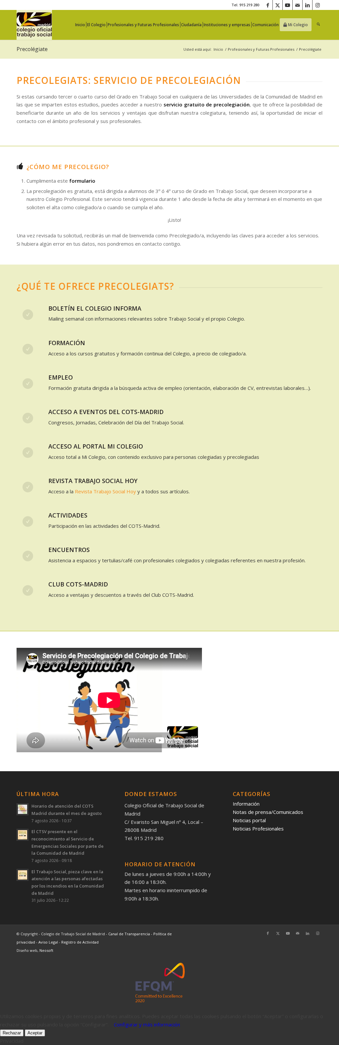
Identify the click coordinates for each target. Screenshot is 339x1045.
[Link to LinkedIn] (307, 5)
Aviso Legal (48, 942)
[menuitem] (82, 25)
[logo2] (34, 25)
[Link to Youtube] (287, 5)
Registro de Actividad (80, 942)
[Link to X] (277, 5)
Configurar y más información (147, 1024)
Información (246, 803)
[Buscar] (318, 25)
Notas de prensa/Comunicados (268, 812)
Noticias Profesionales (258, 828)
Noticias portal (249, 820)
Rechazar (12, 1032)
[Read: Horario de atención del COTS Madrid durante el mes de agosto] (22, 809)
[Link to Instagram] (317, 5)
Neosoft (46, 950)
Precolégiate (32, 49)
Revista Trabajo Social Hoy (105, 491)
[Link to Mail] (297, 5)
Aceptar (34, 1032)
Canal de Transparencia (129, 933)
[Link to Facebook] (267, 5)
